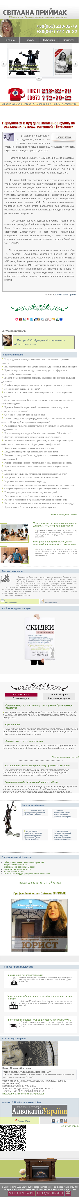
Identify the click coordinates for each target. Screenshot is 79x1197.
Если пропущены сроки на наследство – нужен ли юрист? (30, 492)
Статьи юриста (21, 694)
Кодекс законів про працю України (19, 867)
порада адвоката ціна (14, 871)
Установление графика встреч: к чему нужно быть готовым (37, 765)
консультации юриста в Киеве (17, 869)
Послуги (29, 40)
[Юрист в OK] (65, 1121)
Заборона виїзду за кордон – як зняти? (22, 389)
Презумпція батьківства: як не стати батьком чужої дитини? (31, 477)
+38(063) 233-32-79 (56, 26)
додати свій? (51, 603)
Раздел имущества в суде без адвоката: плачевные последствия (33, 496)
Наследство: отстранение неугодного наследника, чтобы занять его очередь (38, 503)
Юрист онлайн (12, 724)
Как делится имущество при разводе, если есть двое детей (31, 451)
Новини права (63, 137)
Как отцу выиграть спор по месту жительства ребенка (29, 448)
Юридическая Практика (66, 295)
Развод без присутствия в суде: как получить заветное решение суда (35, 499)
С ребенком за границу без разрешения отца (24, 414)
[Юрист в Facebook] (61, 1121)
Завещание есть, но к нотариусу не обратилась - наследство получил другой (39, 485)
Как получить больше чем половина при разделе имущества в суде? (35, 474)
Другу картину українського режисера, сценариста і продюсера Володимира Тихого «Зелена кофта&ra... (33, 835)
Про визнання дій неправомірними (25, 975)
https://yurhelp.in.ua (12, 1093)
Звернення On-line (21, 1193)
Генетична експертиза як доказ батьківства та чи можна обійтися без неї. (37, 433)
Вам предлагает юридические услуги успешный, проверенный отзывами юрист (40, 366)
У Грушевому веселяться (15, 865)
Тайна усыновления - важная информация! (24, 862)
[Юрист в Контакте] (53, 1121)
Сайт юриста (10, 1187)
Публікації (49, 40)
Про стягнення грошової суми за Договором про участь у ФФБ (39, 1020)
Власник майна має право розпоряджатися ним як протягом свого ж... (34, 813)
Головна (10, 40)
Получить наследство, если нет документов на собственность (32, 437)
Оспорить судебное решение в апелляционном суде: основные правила (36, 488)
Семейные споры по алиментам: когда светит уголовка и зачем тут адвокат (38, 385)
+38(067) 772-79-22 (56, 31)
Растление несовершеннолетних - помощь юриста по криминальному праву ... (63, 814)
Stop (39, 79)
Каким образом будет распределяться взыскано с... (28, 873)
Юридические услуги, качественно (24, 741)
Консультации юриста (59, 698)
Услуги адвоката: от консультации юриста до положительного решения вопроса (55, 524)
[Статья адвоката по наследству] (24, 62)
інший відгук (11, 603)
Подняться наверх (69, 1126)
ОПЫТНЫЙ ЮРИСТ (50, 883)
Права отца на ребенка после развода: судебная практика (30, 507)
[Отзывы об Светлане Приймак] (8, 579)
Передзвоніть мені (50, 1193)
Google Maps (24, 1121)
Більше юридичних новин (64, 514)
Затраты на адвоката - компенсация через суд (25, 481)
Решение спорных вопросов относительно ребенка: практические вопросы (38, 463)
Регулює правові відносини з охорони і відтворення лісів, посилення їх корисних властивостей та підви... (63, 835)
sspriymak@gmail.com (33, 1093)
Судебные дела (21, 698)
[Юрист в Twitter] (57, 1121)
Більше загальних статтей (65, 757)
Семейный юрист (59, 694)
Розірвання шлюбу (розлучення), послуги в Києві (31, 782)
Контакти (68, 40)
